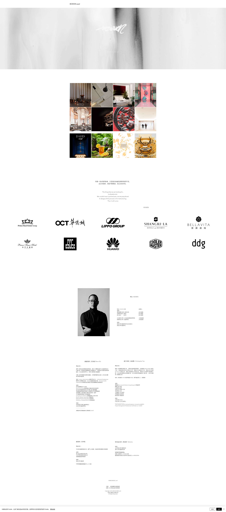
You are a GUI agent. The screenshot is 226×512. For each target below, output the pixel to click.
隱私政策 (52, 509)
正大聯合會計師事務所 (114, 488)
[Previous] (9, 38)
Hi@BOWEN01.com (113, 480)
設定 (212, 509)
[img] (27, 222)
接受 (219, 509)
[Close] (224, 509)
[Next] (216, 38)
